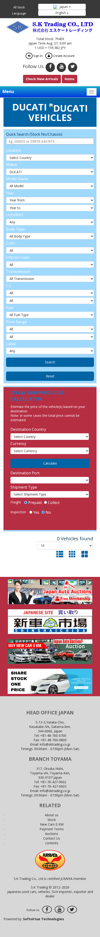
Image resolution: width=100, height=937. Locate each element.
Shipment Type (23, 487)
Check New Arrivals (42, 79)
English (61, 12)
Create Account (63, 56)
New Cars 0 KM (51, 824)
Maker (11, 164)
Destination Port (25, 472)
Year (10, 193)
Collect (54, 502)
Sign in (38, 56)
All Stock (19, 7)
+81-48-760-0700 (53, 735)
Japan (64, 6)
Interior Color (18, 257)
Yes (36, 512)
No (48, 512)
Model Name (17, 178)
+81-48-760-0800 (53, 740)
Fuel (9, 307)
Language (19, 13)
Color (11, 243)
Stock (51, 819)
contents (51, 843)
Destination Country (28, 429)
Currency (18, 443)
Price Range (16, 321)
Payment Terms (52, 829)
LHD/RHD (14, 214)
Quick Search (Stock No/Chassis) (34, 134)
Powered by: (33, 919)
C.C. (9, 285)
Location (13, 150)
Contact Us (51, 838)
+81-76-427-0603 (53, 786)
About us (51, 815)
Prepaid (35, 502)
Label (11, 343)
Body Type (15, 229)
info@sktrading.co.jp (55, 744)
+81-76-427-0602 (53, 782)
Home (69, 79)
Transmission (18, 271)
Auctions (51, 833)
